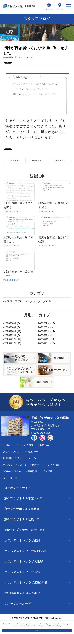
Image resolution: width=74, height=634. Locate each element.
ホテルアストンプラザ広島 (22, 572)
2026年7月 (44, 323)
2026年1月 (44, 335)
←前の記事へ (14, 160)
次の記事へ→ (59, 160)
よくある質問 (26, 445)
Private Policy (57, 626)
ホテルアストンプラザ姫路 (22, 540)
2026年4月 (10, 331)
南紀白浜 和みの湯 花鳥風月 (22, 593)
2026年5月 (44, 327)
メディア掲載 (52, 465)
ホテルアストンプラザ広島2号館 (25, 582)
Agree (37, 630)
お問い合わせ (47, 445)
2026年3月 (44, 331)
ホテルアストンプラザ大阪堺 (23, 561)
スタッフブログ (36, 301)
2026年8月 (10, 323)
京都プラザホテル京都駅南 (22, 508)
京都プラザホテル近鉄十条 (22, 519)
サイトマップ (10, 478)
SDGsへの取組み (12, 471)
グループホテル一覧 (17, 603)
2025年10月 (10, 343)
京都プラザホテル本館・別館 (23, 498)
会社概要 (48, 471)
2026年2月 (10, 335)
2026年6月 (10, 327)
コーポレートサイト (17, 487)
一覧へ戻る (37, 160)
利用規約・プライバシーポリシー (21, 458)
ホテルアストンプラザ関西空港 (25, 550)
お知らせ (8, 445)
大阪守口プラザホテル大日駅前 (24, 529)
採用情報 (32, 471)
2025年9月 (44, 343)
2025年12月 (10, 339)
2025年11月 (44, 339)
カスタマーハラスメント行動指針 (21, 465)
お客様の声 (11, 57)
